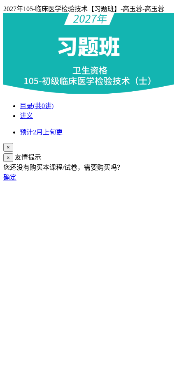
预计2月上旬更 (41, 132)
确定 (9, 177)
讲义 (26, 115)
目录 (37, 105)
